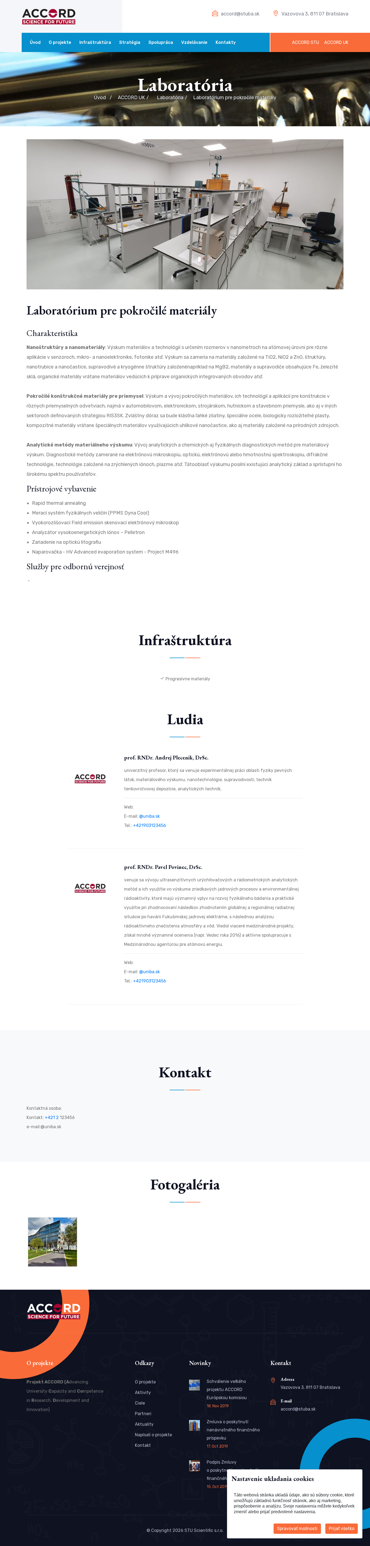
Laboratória (170, 98)
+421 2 (52, 1117)
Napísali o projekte (153, 1434)
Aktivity (143, 1392)
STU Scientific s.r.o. (203, 1530)
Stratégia (129, 42)
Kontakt (143, 1445)
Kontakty (226, 42)
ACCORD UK (336, 42)
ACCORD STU (305, 42)
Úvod (35, 42)
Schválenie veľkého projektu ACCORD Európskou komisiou (227, 1389)
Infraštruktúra (95, 42)
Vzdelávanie (194, 42)
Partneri (143, 1413)
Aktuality (144, 1424)
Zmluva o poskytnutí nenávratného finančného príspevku (233, 1430)
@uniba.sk (149, 816)
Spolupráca (160, 42)
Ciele (140, 1403)
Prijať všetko (341, 1528)
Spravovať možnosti (297, 1528)
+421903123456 (149, 825)
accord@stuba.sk (240, 14)
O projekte (60, 42)
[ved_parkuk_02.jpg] (52, 1241)
